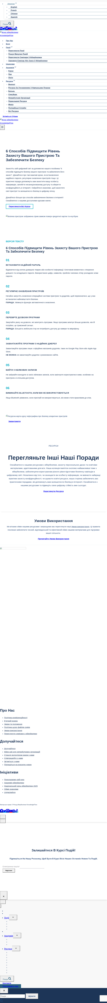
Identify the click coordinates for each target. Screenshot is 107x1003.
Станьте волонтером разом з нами (19, 755)
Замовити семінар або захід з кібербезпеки (27, 61)
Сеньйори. (12, 95)
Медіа (10, 105)
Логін (10, 78)
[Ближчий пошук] (4, 990)
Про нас (9, 41)
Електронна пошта (11, 867)
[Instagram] (12, 29)
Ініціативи (10, 64)
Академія (8, 936)
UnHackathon (10, 792)
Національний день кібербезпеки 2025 (21, 786)
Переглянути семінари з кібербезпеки (25, 57)
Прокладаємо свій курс (14, 780)
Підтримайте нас (10, 986)
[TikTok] (15, 29)
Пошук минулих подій (18, 54)
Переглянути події (16, 51)
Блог (8, 44)
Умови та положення (13, 724)
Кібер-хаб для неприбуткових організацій (22, 752)
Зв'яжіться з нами (10, 116)
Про (10, 74)
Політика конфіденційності (15, 718)
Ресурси (8, 949)
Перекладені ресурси (17, 101)
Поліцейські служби (17, 108)
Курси (10, 71)
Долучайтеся (9, 749)
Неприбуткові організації (19, 98)
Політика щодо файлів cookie (17, 727)
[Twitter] (4, 29)
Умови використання (80, 527)
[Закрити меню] (0, 906)
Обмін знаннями (11, 789)
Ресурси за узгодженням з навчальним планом (29, 88)
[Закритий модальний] (3, 817)
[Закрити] (3, 895)
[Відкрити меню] (2, 127)
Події (6, 918)
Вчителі (11, 84)
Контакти (7, 983)
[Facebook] (7, 29)
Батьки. (11, 91)
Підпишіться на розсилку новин (18, 765)
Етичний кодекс (11, 721)
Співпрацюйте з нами (13, 758)
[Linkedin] (1, 29)
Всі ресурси (13, 111)
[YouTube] (10, 29)
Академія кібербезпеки (14, 783)
